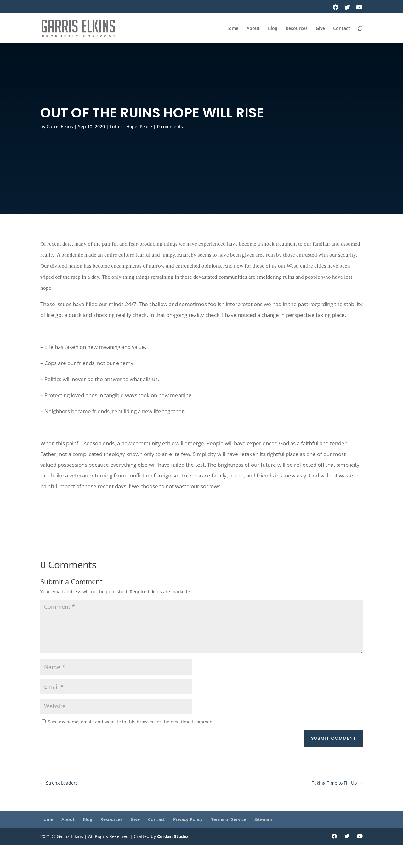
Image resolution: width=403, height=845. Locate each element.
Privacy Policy (188, 819)
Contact (341, 28)
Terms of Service (228, 819)
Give (320, 28)
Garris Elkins (60, 126)
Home (231, 28)
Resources (297, 28)
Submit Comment (333, 738)
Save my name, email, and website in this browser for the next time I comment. (131, 722)
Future (117, 126)
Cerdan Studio (172, 836)
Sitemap (263, 819)
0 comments (170, 126)
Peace (146, 126)
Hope (131, 126)
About (253, 28)
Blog (272, 28)
